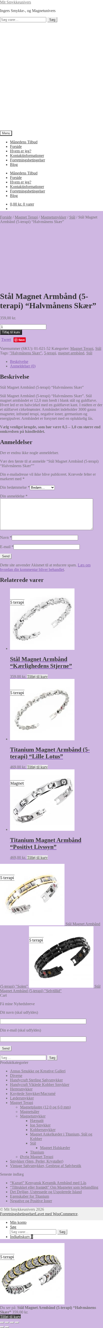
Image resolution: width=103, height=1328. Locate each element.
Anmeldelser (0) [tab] (23, 366)
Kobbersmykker (43, 1130)
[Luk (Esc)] (17, 1322)
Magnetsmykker (53, 217)
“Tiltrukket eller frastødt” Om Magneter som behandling (54, 1187)
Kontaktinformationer (27, 155)
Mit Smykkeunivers (15, 2)
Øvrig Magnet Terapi (36, 1157)
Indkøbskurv (21, 1237)
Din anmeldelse (14, 496)
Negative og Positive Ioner (31, 1201)
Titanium (37, 1152)
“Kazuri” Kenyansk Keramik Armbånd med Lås (48, 1183)
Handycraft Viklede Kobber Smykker (39, 1084)
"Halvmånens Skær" (26, 353)
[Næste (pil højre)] (7, 1327)
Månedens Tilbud (24, 142)
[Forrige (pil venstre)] (2, 1327)
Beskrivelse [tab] (19, 361)
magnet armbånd (71, 353)
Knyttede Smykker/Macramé (33, 1093)
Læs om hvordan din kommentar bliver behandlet (45, 567)
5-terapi (50, 353)
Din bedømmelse (15, 487)
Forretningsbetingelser (27, 160)
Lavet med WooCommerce (56, 1214)
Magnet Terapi (26, 217)
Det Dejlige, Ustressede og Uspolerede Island (46, 1192)
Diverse (16, 1075)
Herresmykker (21, 1089)
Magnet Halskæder (55, 1148)
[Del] (12, 1322)
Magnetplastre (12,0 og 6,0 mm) (45, 1107)
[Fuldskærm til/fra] (7, 1322)
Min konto (18, 1222)
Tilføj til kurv (11, 332)
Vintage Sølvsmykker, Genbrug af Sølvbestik (45, 1166)
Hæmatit (37, 1120)
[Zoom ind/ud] (2, 1322)
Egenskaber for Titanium (29, 1196)
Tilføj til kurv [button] (37, 676)
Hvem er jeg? (20, 151)
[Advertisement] (51, 76)
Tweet (6, 339)
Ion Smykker (40, 1125)
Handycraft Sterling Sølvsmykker (36, 1080)
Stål (72, 217)
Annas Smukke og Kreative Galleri (38, 1071)
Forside (16, 146)
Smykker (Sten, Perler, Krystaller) (36, 1161)
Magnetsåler (29, 1111)
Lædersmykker (22, 1098)
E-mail (7, 547)
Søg (52, 20)
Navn (6, 537)
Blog (14, 164)
